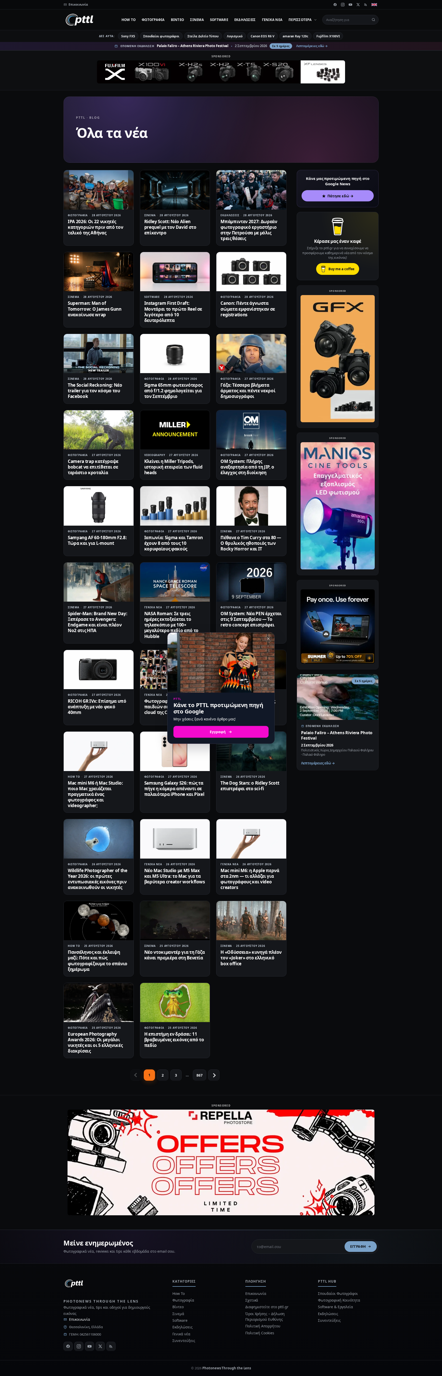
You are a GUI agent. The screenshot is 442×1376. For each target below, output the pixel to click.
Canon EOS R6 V (262, 36)
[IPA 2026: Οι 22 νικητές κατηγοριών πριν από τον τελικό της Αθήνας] (99, 189)
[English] (374, 4)
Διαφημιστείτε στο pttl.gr (267, 1306)
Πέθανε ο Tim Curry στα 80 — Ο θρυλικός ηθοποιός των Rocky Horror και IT (250, 543)
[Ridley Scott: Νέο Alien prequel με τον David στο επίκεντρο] (175, 189)
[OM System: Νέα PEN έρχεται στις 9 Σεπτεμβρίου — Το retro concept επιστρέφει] (251, 582)
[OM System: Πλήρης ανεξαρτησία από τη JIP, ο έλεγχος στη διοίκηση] (251, 429)
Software (219, 19)
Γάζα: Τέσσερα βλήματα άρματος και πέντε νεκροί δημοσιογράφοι (247, 390)
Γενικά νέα (272, 19)
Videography (154, 455)
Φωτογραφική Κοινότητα (339, 1300)
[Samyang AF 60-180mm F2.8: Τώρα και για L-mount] (99, 505)
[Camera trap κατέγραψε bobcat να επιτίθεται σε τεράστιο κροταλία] (99, 429)
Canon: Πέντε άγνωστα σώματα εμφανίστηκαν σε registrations (247, 308)
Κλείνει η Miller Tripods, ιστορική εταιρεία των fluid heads (173, 466)
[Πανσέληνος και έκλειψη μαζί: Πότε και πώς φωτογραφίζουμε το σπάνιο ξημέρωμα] (99, 920)
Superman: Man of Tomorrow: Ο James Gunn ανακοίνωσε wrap (94, 308)
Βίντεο (177, 19)
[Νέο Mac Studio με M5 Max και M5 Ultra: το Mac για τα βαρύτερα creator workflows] (175, 838)
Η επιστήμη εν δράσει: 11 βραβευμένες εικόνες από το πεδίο (174, 1039)
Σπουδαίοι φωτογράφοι (161, 36)
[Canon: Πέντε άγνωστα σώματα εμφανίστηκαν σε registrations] (251, 271)
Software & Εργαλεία (335, 1306)
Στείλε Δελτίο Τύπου (202, 36)
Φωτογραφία (153, 19)
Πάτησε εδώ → (340, 195)
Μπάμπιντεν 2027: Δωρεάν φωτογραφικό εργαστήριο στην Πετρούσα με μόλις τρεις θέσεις (248, 230)
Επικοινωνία (79, 1319)
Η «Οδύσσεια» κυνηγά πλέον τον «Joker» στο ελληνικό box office (251, 957)
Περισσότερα (300, 19)
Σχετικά (251, 1300)
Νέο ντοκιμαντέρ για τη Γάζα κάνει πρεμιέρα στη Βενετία (174, 955)
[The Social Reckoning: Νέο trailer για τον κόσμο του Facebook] (99, 353)
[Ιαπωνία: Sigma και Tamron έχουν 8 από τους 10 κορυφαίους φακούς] (175, 505)
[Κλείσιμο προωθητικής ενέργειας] (268, 638)
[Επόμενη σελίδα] (213, 1075)
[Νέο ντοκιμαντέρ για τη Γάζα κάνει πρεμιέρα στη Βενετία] (175, 920)
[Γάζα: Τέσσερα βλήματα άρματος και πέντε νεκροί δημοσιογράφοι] (251, 353)
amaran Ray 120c (295, 36)
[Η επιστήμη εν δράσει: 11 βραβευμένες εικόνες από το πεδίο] (175, 1002)
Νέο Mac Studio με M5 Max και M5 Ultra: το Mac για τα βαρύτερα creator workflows (174, 876)
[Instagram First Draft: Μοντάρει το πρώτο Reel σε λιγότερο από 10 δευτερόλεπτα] (175, 271)
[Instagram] (342, 4)
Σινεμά (197, 19)
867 (199, 1075)
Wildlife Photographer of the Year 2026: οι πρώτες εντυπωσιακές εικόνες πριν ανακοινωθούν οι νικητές (97, 879)
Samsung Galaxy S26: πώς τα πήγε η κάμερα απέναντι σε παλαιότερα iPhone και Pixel (174, 788)
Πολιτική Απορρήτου (263, 1326)
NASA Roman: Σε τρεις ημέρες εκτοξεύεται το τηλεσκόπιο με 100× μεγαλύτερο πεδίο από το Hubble (171, 625)
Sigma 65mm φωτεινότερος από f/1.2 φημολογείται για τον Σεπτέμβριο (173, 390)
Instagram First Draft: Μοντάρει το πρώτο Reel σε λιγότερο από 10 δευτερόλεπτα (173, 311)
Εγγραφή (358, 1246)
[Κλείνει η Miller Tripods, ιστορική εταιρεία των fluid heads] (175, 429)
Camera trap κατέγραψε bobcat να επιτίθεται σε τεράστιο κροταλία (93, 466)
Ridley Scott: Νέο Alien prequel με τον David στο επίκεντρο (170, 227)
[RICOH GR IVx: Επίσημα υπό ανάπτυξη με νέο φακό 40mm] (99, 669)
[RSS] (365, 4)
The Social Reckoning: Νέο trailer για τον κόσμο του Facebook (95, 390)
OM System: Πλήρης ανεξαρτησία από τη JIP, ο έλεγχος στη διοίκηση (247, 466)
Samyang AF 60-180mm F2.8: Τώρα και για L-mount (97, 540)
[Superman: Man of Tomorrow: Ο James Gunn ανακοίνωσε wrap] (99, 271)
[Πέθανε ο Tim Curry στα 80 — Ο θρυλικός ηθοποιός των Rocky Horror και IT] (251, 505)
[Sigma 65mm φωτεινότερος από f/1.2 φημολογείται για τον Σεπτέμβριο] (175, 353)
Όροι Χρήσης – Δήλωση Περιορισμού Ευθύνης (265, 1316)
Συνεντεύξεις (183, 1340)
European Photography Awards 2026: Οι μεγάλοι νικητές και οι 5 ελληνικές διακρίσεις (95, 1042)
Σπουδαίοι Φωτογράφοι (338, 1293)
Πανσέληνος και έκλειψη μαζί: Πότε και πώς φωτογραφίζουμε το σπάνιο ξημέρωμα (97, 960)
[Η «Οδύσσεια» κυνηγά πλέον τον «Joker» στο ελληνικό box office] (251, 920)
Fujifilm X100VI (328, 36)
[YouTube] (350, 4)
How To (128, 19)
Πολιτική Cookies (259, 1332)
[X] (358, 4)
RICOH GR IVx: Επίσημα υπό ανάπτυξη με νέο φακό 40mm (97, 706)
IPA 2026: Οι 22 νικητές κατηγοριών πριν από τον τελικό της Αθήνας (95, 227)
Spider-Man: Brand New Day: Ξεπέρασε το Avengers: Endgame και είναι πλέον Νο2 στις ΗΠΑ (97, 622)
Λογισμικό (234, 36)
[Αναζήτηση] (373, 20)
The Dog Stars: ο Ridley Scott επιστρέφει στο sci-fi (249, 786)
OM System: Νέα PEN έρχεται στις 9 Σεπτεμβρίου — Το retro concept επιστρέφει (250, 619)
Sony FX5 (128, 36)
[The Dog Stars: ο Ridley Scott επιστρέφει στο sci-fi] (251, 751)
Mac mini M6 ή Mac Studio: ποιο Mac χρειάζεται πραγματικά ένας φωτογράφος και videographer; (95, 794)
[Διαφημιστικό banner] (221, 71)
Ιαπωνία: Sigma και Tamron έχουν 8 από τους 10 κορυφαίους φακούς (173, 543)
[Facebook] (335, 4)
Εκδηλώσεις (245, 19)
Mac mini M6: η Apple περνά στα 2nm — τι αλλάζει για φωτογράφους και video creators (249, 879)
